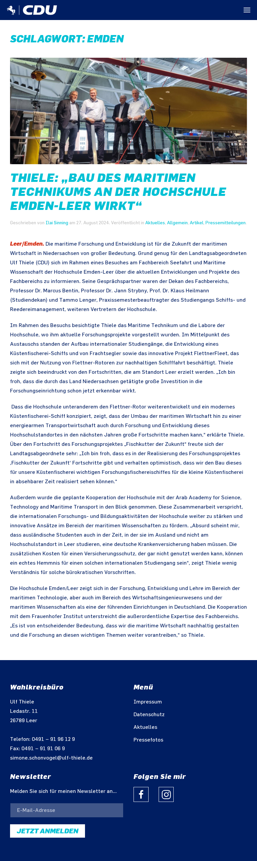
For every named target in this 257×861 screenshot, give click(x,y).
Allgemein (177, 223)
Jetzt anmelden (47, 831)
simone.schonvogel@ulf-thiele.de (51, 758)
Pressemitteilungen (225, 223)
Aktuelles (155, 223)
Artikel (196, 223)
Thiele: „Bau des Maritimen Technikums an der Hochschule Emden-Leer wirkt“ (118, 192)
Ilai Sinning (57, 223)
